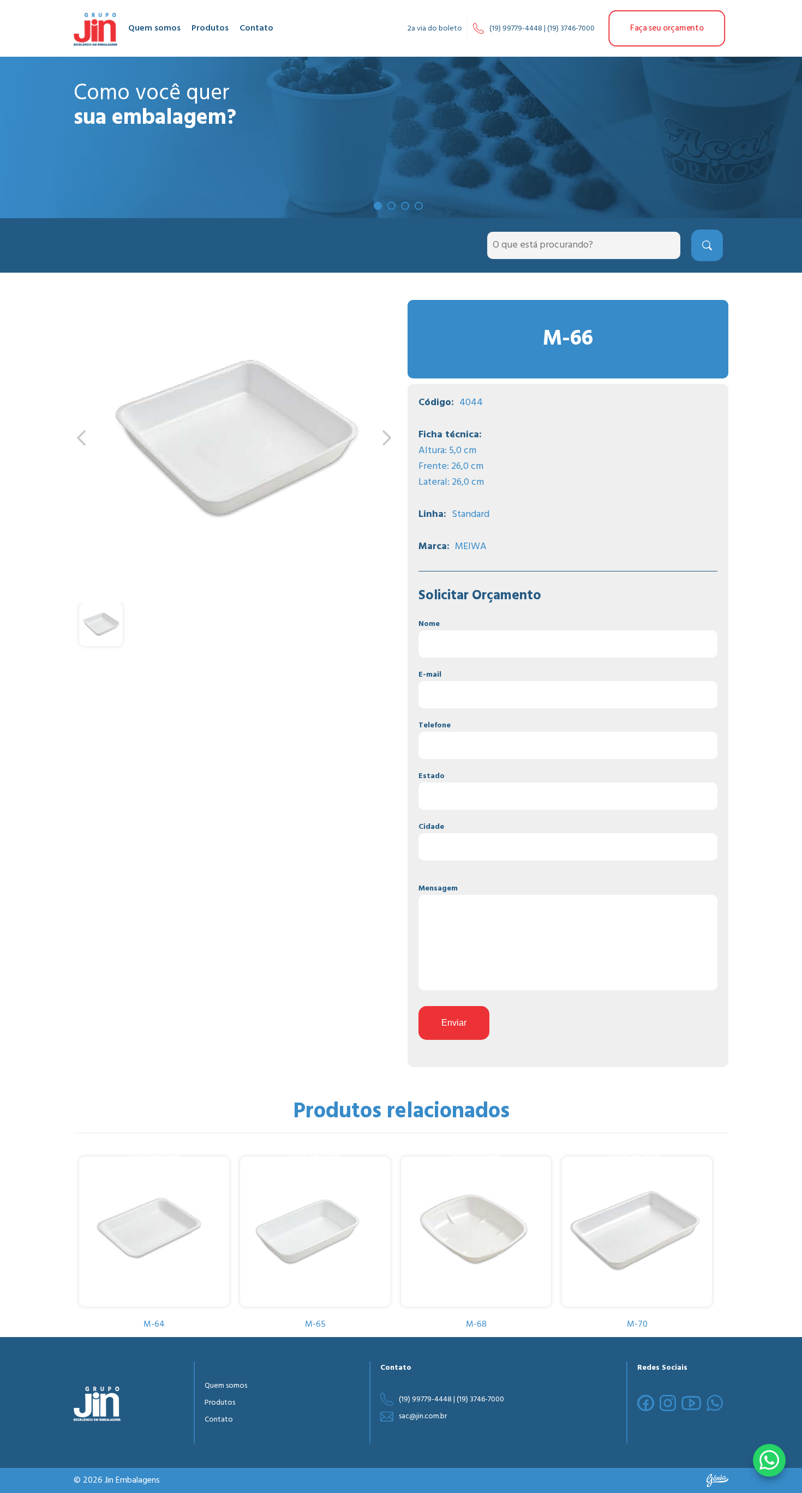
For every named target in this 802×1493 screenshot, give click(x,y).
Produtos (210, 28)
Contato (256, 28)
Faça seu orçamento (666, 28)
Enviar (453, 1022)
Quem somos (154, 28)
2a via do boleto (435, 28)
